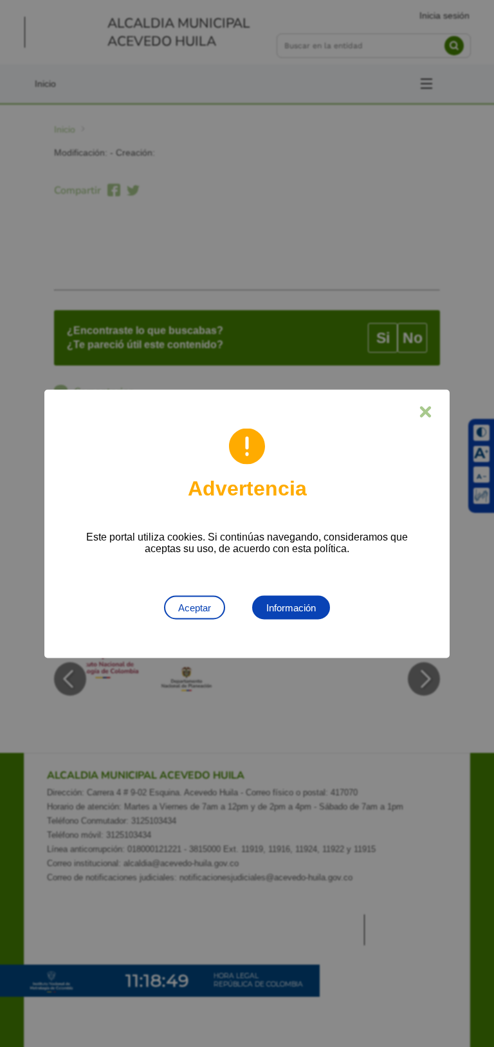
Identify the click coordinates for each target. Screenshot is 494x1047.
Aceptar (194, 607)
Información (291, 607)
